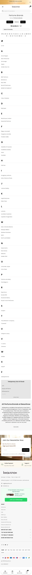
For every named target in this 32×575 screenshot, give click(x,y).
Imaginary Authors (6, 175)
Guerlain (3, 155)
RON (29, 550)
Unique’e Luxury (5, 333)
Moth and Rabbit (5, 238)
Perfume (3, 507)
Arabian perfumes (8, 420)
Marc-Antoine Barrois (7, 227)
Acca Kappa (4, 56)
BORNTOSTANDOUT (6, 88)
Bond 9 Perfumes (6, 85)
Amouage (4, 61)
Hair (2, 512)
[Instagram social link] (3, 545)
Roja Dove (4, 292)
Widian (3, 356)
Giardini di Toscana (6, 147)
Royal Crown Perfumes (7, 300)
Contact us (6, 486)
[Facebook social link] (2, 545)
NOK (20, 550)
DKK (14, 550)
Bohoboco (4, 80)
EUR (2, 550)
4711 (3, 386)
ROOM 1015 (4, 295)
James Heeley (5, 188)
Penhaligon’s (4, 282)
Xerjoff (3, 366)
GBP (6, 550)
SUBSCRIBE (26, 450)
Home (11, 18)
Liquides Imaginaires (6, 217)
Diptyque (3, 108)
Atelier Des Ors (5, 67)
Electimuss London (6, 118)
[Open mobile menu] (2, 6)
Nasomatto (4, 248)
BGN (2, 552)
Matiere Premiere (6, 232)
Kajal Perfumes (5, 198)
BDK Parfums (4, 77)
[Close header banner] (30, 2)
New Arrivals (4, 519)
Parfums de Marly (6, 279)
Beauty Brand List (5, 527)
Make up (3, 514)
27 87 (2, 46)
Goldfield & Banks (6, 149)
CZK (23, 550)
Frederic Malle (5, 137)
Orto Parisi (4, 269)
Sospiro (3, 310)
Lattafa (3, 211)
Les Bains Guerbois (6, 214)
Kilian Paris (4, 201)
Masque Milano (5, 229)
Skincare (3, 509)
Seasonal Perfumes (6, 522)
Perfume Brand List (6, 524)
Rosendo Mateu (5, 297)
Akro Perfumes (5, 58)
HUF (26, 550)
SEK (9, 550)
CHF (17, 550)
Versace (3, 346)
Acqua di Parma (6, 388)
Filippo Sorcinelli (5, 131)
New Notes (4, 251)
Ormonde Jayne (5, 266)
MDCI (2, 235)
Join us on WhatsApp (16, 500)
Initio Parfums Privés (6, 178)
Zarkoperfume (5, 376)
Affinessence (5, 391)
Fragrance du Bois (6, 134)
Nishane (3, 253)
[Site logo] (16, 6)
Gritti (2, 152)
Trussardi (3, 323)
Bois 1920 (3, 82)
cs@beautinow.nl (7, 483)
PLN (11, 550)
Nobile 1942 (4, 256)
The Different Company (7, 320)
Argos (2, 64)
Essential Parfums (6, 121)
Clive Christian (5, 98)
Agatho (4, 394)
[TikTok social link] (7, 545)
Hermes (3, 165)
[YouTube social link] (5, 545)
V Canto (3, 343)
